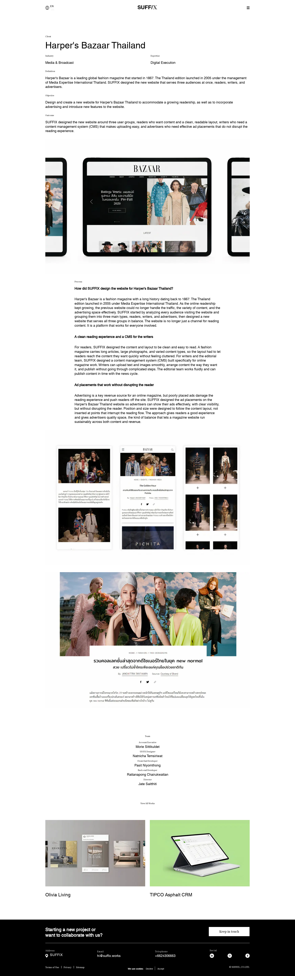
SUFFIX (56, 954)
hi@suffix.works (109, 955)
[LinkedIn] (212, 956)
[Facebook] (247, 956)
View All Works (147, 803)
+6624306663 (165, 955)
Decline (149, 968)
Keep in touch (229, 931)
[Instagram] (230, 956)
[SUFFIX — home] (147, 7)
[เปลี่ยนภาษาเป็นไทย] (47, 8)
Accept (161, 968)
